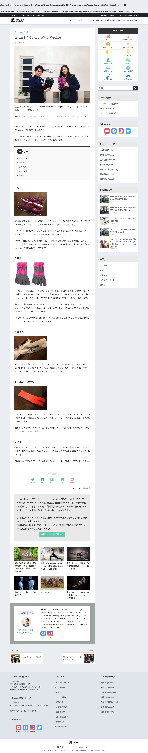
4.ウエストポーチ (26, 171)
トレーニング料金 (128, 47)
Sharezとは (103, 15)
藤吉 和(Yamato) (107, 174)
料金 (80, 20)
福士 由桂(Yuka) (106, 165)
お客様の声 (121, 20)
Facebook (43, 637)
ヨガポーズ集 (106, 109)
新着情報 (112, 15)
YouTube (107, 134)
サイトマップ (69, 747)
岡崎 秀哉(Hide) (106, 150)
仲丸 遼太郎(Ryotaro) (109, 169)
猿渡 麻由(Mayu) (107, 179)
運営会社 (59, 747)
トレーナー (73, 20)
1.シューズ (23, 158)
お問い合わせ (133, 15)
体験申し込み (132, 20)
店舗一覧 (99, 20)
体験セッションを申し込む (52, 534)
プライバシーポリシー (83, 747)
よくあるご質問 (122, 15)
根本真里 (86, 488)
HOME (75, 742)
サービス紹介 (89, 20)
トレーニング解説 (107, 104)
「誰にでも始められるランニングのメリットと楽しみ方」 (46, 117)
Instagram (50, 637)
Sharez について (62, 683)
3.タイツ (22, 167)
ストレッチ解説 (107, 113)
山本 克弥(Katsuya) (108, 160)
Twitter (128, 134)
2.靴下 (21, 163)
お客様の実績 (110, 20)
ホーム (108, 39)
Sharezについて (128, 39)
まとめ (21, 175)
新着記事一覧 (108, 71)
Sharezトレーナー (108, 47)
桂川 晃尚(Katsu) (107, 155)
